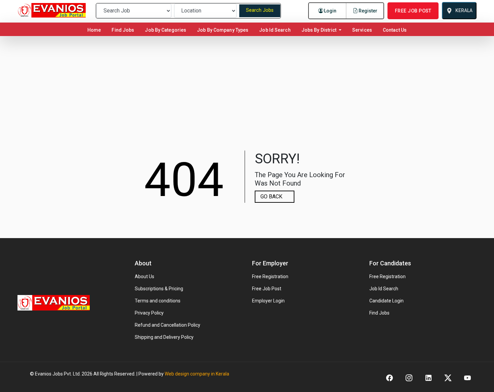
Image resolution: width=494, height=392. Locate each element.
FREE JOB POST (413, 10)
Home (95, 30)
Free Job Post (266, 288)
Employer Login (268, 300)
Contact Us (395, 30)
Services (362, 30)
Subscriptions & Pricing (159, 288)
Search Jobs (260, 10)
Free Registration (270, 276)
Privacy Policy (149, 313)
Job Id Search (274, 30)
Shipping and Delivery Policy (164, 337)
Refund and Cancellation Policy (167, 325)
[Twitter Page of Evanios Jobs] (448, 377)
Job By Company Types (222, 30)
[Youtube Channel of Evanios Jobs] (467, 377)
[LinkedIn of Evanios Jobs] (428, 377)
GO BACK (271, 196)
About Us (144, 276)
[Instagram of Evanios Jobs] (409, 377)
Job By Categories (165, 30)
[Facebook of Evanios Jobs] (389, 377)
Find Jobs (123, 30)
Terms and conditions (157, 300)
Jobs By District (319, 30)
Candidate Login (386, 300)
